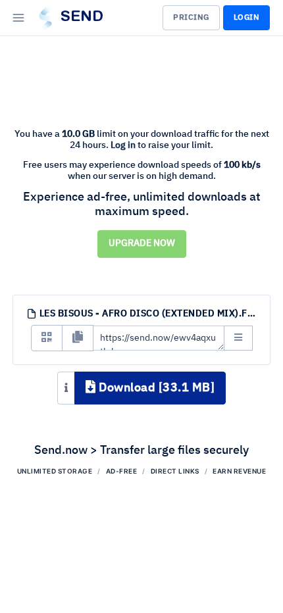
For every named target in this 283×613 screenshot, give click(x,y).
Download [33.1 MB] (155, 388)
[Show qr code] (47, 338)
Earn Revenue (239, 471)
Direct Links (175, 471)
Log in (123, 145)
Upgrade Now (142, 243)
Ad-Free (122, 471)
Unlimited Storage (55, 471)
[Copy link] (77, 338)
